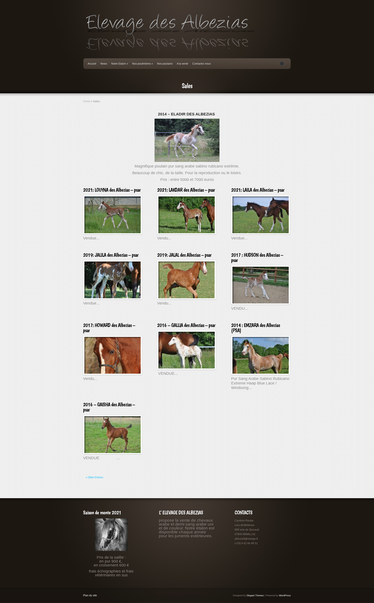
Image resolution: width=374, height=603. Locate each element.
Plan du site (90, 595)
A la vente (182, 63)
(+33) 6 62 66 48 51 (246, 543)
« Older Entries (94, 477)
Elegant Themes (255, 595)
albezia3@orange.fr (246, 538)
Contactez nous (201, 63)
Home (86, 101)
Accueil (92, 63)
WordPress (285, 595)
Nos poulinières (142, 63)
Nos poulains (165, 63)
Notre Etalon (119, 63)
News (103, 63)
